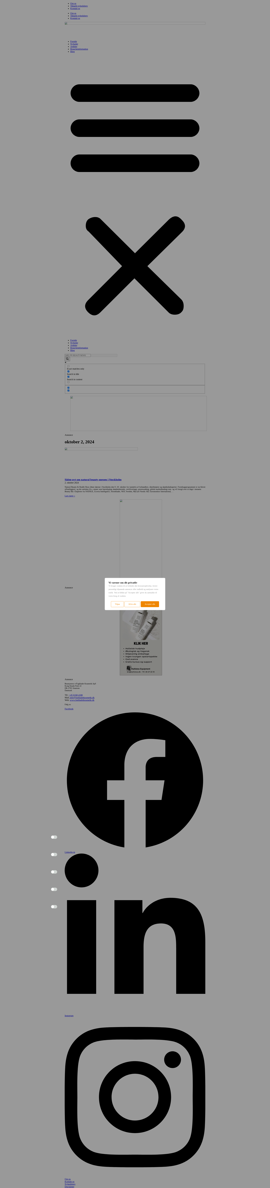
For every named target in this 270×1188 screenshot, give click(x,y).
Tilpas (117, 604)
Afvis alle (132, 604)
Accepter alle (150, 604)
